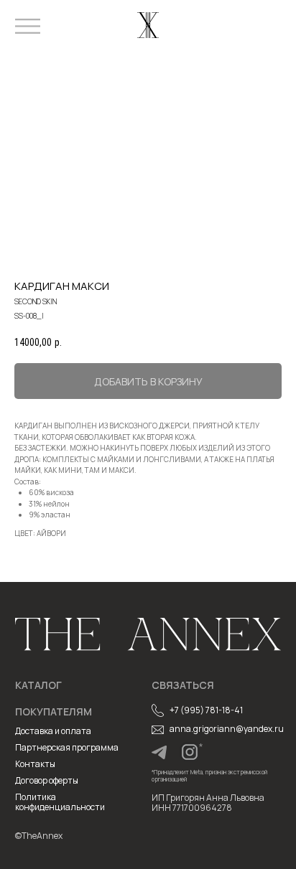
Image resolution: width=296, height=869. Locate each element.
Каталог (38, 685)
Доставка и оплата (53, 731)
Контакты (35, 764)
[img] (159, 752)
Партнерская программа (67, 747)
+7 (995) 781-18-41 (206, 710)
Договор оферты (46, 780)
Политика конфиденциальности (60, 802)
